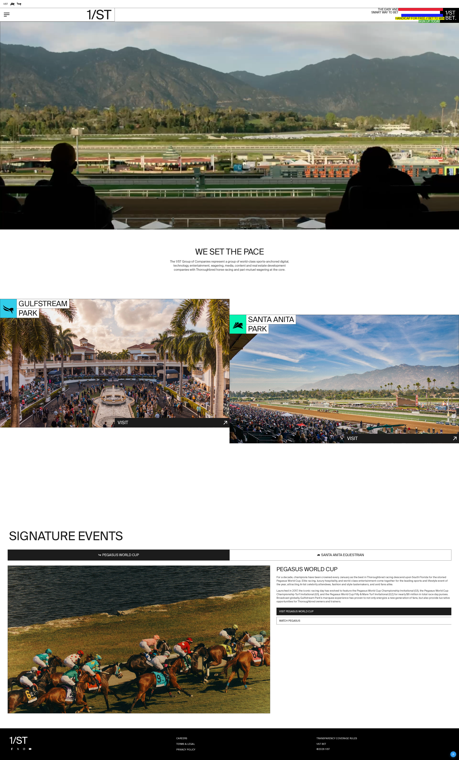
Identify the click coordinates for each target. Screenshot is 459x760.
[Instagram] (24, 749)
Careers (181, 738)
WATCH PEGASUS (289, 620)
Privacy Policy (185, 749)
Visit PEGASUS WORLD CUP (296, 611)
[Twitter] (18, 749)
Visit (123, 422)
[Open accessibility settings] (453, 754)
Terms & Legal (185, 744)
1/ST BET (321, 744)
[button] (229, 151)
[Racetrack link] (5, 4)
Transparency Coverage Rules (337, 738)
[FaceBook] (12, 749)
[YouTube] (30, 749)
